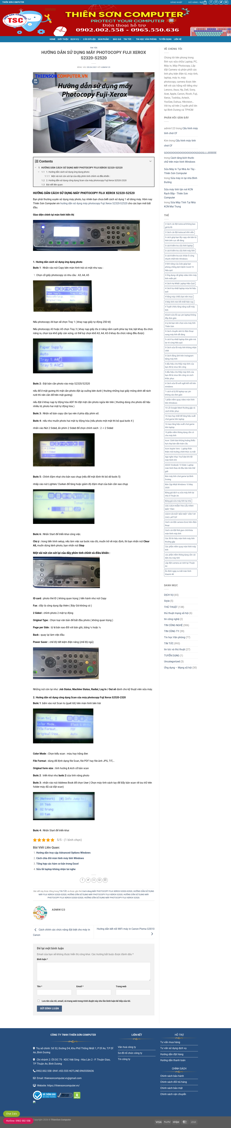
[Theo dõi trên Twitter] (221, 2)
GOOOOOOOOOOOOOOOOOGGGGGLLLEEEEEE (190, 152)
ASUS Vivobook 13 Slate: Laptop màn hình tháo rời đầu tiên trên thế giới (180, 468)
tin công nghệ (171, 619)
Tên (39, 986)
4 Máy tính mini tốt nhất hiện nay (179, 302)
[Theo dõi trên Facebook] (211, 2)
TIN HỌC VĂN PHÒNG (146, 39)
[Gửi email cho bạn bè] (93, 880)
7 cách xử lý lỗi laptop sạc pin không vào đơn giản (178, 393)
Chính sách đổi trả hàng (173, 1081)
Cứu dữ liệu (89, 39)
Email (79, 986)
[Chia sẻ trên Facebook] (82, 880)
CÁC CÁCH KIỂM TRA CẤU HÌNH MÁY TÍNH (179, 507)
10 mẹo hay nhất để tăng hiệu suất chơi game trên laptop (180, 417)
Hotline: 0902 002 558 (18, 1120)
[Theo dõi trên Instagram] (216, 2)
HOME (52, 39)
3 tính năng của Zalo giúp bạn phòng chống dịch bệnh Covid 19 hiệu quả (179, 267)
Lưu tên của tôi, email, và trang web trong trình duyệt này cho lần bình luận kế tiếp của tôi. (86, 1001)
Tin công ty (124, 1059)
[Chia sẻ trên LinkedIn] (105, 880)
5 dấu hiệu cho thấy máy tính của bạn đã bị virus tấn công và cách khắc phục (179, 375)
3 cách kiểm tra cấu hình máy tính (180, 250)
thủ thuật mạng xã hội (176, 613)
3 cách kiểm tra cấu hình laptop (179, 245)
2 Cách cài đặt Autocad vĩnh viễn (179, 232)
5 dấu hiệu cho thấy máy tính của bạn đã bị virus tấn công (179, 365)
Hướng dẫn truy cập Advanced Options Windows (63, 852)
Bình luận (42, 959)
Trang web (121, 986)
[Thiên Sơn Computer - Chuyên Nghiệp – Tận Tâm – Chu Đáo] (18, 20)
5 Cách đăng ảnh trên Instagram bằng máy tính (179, 357)
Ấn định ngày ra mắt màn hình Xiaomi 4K (178, 572)
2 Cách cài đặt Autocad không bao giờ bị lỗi (180, 225)
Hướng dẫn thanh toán (172, 1060)
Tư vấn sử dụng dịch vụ (173, 1048)
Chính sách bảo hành (172, 1075)
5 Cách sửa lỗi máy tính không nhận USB (180, 349)
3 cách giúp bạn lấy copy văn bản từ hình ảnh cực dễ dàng (180, 239)
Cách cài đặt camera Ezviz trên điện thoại (181, 523)
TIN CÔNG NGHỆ (173, 625)
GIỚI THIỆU (63, 39)
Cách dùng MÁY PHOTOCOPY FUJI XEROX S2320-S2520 (107, 891)
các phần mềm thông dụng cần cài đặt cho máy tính (180, 556)
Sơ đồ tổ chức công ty (130, 1053)
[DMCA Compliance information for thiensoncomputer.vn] (65, 1095)
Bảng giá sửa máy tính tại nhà (178, 501)
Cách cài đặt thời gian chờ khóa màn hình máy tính (179, 532)
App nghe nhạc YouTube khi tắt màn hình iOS (178, 458)
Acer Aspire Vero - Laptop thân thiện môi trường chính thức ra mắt (180, 450)
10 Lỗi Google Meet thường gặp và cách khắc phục (180, 409)
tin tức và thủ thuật (174, 649)
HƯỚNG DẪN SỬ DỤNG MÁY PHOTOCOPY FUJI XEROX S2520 (111, 897)
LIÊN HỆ (178, 39)
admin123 (105, 67)
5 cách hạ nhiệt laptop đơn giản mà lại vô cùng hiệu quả (180, 341)
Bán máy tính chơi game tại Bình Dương (179, 478)
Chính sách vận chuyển (173, 1094)
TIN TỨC (128, 39)
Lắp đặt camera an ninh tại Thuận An (180, 564)
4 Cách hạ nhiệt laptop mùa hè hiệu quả (180, 290)
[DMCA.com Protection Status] (76, 1095)
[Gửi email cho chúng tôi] (226, 2)
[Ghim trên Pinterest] (99, 880)
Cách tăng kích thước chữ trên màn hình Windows (179, 159)
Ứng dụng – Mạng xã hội (178, 667)
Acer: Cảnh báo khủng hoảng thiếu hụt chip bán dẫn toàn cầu (180, 442)
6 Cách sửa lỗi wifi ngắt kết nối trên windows (180, 385)
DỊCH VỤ (75, 39)
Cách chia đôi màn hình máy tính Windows (60, 858)
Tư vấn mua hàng (170, 1042)
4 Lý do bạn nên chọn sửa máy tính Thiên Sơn (180, 324)
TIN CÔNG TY (171, 631)
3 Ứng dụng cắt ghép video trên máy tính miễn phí (181, 276)
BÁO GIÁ (117, 39)
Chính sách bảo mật (171, 1088)
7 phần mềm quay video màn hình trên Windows (180, 401)
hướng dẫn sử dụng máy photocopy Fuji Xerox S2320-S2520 (93, 203)
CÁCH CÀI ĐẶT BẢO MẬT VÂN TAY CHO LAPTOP (180, 515)
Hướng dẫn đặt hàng (171, 1054)
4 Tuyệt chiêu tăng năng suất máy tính (180, 308)
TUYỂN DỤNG (165, 39)
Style (167, 600)
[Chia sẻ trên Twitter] (88, 880)
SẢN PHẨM (103, 39)
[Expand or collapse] (151, 161)
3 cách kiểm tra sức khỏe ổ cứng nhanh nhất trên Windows (179, 257)
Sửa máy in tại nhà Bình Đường (180, 180)
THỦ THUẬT (171, 607)
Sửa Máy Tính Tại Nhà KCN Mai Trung (180, 204)
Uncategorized (172, 661)
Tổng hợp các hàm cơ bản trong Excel (57, 863)
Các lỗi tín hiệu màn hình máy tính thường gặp (180, 540)
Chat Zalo (11, 1113)
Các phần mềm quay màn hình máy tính (180, 548)
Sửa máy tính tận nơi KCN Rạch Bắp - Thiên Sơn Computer (178, 193)
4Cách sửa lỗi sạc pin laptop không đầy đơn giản (180, 316)
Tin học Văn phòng (174, 637)
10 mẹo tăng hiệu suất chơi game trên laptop (179, 425)
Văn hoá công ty (127, 1047)
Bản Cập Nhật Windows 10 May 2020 (179, 486)
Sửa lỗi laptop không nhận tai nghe (56, 869)
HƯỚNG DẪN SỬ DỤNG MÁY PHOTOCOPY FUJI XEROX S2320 (95, 894)
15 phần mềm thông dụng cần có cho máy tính (179, 434)
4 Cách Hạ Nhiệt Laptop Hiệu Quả (180, 283)
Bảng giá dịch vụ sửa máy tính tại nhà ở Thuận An (179, 494)
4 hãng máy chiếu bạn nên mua (178, 296)
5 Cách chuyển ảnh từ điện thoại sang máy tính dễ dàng (179, 332)
